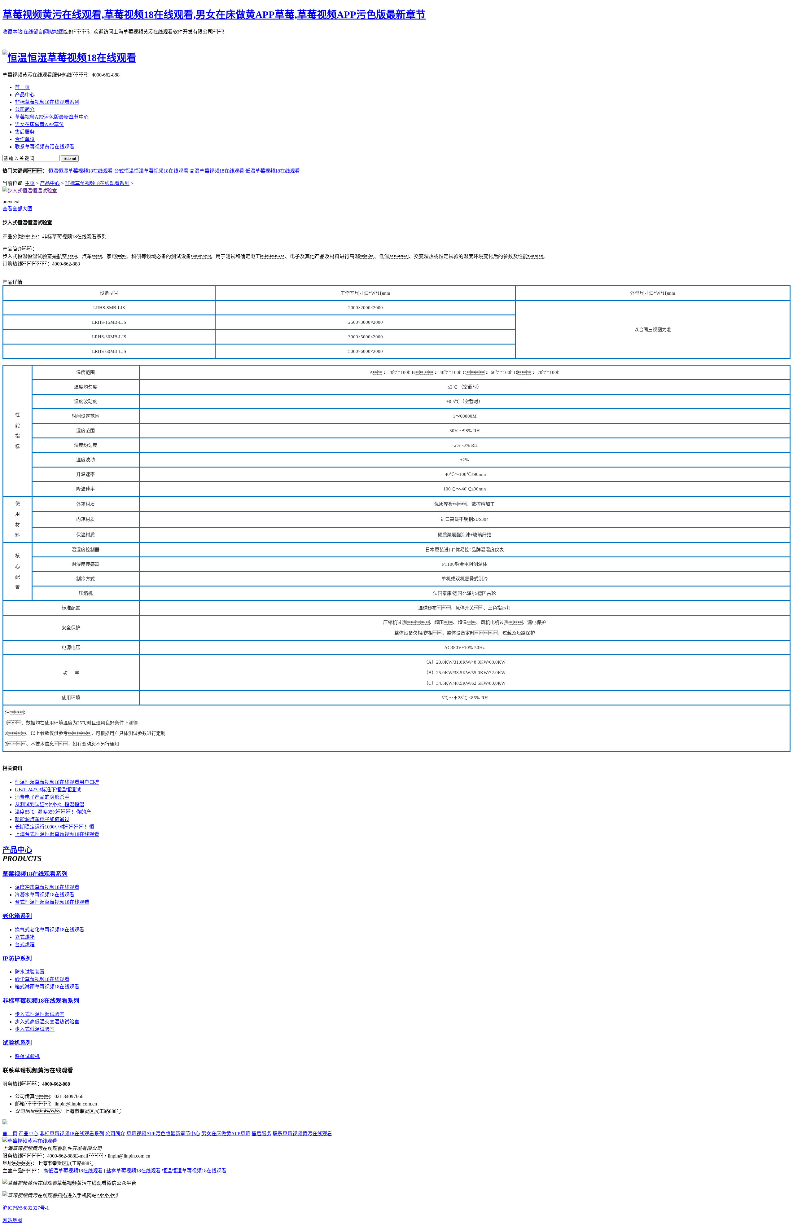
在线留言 (33, 31)
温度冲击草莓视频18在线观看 (47, 887)
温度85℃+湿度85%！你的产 (53, 812)
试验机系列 (17, 1042)
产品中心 (50, 183)
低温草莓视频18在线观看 (272, 171)
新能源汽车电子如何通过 (42, 819)
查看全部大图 (17, 208)
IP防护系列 (17, 958)
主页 (30, 183)
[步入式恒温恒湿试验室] (29, 190)
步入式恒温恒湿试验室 (39, 1014)
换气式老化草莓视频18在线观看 (49, 929)
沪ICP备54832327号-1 (25, 1208)
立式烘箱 (25, 937)
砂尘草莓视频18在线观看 (42, 979)
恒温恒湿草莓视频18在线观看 (80, 171)
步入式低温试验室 (35, 1029)
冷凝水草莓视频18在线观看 (44, 894)
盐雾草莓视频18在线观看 (133, 1170)
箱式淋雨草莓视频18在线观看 (47, 986)
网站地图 (54, 31)
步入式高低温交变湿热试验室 (47, 1021)
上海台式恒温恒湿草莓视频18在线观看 (57, 834)
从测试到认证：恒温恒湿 (49, 804)
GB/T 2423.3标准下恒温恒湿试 (48, 789)
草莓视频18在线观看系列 (35, 874)
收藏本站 (12, 31)
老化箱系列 (17, 916)
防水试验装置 (30, 971)
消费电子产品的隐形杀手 (42, 797)
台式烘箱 (25, 944)
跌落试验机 (27, 1056)
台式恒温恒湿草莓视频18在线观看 (151, 171)
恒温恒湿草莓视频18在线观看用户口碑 (57, 782)
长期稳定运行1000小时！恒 (54, 826)
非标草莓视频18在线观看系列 (97, 183)
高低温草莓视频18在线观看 (73, 1170)
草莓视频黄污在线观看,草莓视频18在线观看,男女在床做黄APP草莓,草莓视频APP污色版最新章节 (214, 14)
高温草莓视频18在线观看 (217, 171)
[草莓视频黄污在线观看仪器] (29, 1141)
